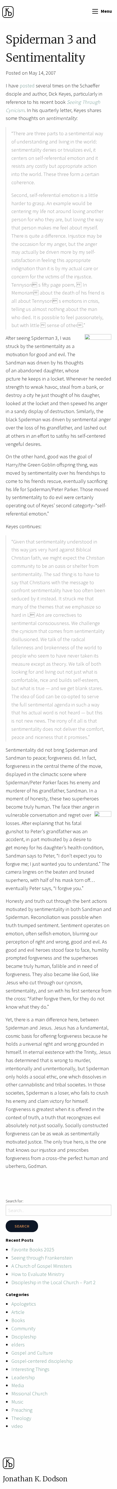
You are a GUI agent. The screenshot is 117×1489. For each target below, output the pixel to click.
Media (17, 1385)
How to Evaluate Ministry (37, 1274)
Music (17, 1401)
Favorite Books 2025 (32, 1249)
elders (18, 1344)
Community (23, 1328)
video (17, 1426)
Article (17, 1312)
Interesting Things (30, 1369)
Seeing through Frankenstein (42, 1257)
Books (18, 1320)
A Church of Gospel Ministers (41, 1266)
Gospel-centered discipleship (42, 1361)
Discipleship (23, 1336)
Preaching (21, 1410)
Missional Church (29, 1393)
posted (27, 85)
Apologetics (23, 1304)
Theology (21, 1418)
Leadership (23, 1377)
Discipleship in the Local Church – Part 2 (53, 1282)
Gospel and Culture (32, 1353)
